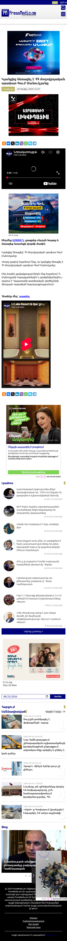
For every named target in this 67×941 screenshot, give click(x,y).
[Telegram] (34, 143)
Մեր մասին (33, 924)
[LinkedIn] (17, 143)
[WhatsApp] (26, 143)
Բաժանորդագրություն (33, 921)
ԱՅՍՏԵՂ (18, 240)
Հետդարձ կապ (33, 927)
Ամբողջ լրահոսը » (33, 631)
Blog (5, 827)
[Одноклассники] (4, 143)
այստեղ (24, 296)
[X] (13, 143)
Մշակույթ (8, 89)
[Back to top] (61, 935)
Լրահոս (7, 483)
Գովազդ (33, 918)
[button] (26, 876)
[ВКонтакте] (8, 143)
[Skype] (30, 143)
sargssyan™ (51, 935)
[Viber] (21, 143)
